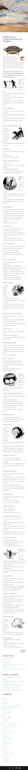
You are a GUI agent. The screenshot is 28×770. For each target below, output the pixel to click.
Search (22, 651)
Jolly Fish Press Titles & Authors (10, 723)
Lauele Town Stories (7, 730)
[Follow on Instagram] (15, 3)
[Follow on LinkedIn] (18, 3)
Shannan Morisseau (7, 677)
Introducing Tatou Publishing (15, 685)
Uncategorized (6, 758)
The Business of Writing (8, 752)
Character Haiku (6, 710)
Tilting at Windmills (14, 687)
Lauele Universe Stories (8, 732)
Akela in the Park (7, 660)
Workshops (5, 761)
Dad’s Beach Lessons (8, 658)
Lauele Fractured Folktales (9, 725)
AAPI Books (5, 698)
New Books (5, 745)
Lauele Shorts (6, 727)
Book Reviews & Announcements (10, 707)
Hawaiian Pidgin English (16, 690)
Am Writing (5, 703)
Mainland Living (6, 736)
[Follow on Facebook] (10, 3)
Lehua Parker (6, 690)
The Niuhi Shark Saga (8, 754)
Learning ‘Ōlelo (6, 734)
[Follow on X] (12, 3)
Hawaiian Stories (7, 718)
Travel (4, 756)
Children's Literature (7, 712)
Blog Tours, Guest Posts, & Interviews (12, 705)
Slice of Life (5, 750)
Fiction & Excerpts (7, 716)
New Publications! (7, 662)
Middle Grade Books (7, 743)
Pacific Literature (7, 747)
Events (4, 714)
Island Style (5, 721)
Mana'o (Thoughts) (7, 738)
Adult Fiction (6, 701)
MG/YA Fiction (6, 741)
